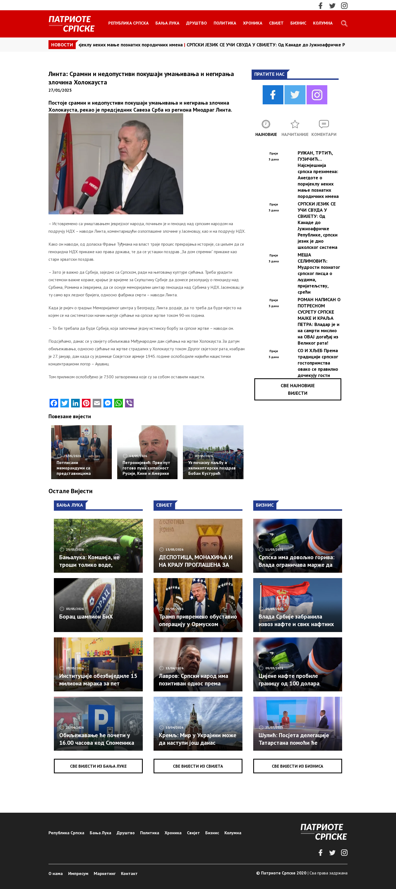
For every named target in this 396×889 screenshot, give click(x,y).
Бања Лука (167, 23)
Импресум (78, 873)
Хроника (252, 23)
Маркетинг (105, 873)
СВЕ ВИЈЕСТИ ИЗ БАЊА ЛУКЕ (98, 766)
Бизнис (298, 23)
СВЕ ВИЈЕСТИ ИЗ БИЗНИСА (297, 766)
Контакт (129, 873)
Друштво (196, 23)
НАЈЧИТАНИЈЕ (295, 134)
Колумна (323, 23)
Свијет (276, 23)
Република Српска (128, 23)
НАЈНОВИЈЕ (266, 134)
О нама (55, 873)
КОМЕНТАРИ (323, 134)
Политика (225, 23)
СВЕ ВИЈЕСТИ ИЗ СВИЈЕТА (198, 766)
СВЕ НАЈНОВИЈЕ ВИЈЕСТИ (298, 389)
